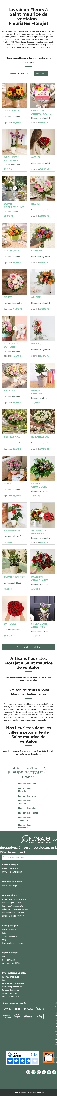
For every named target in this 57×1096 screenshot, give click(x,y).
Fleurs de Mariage (9, 886)
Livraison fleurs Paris (27, 784)
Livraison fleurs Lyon (27, 796)
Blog (4, 940)
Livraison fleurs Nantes (28, 813)
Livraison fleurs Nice (27, 808)
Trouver (40, 73)
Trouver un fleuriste (10, 936)
